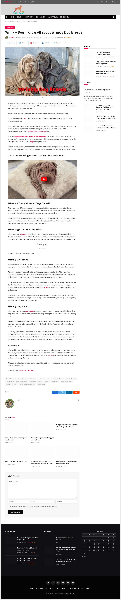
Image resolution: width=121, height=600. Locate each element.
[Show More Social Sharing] (65, 43)
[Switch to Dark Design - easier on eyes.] (107, 2)
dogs (32, 142)
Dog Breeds (10, 27)
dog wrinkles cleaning (28, 378)
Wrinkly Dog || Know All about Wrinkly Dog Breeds (105, 72)
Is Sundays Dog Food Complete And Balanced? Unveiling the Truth (104, 107)
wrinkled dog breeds (35, 381)
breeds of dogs (25, 234)
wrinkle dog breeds (58, 378)
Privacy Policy (52, 17)
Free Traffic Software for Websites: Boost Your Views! (105, 127)
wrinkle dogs (10, 381)
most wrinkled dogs (44, 378)
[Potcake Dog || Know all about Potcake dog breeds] (68, 452)
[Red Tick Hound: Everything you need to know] (16, 428)
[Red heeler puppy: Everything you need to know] (42, 428)
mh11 (12, 37)
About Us (19, 17)
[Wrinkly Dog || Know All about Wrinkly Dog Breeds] (42, 71)
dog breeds (29, 311)
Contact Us (29, 17)
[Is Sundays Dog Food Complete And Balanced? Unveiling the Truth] (89, 107)
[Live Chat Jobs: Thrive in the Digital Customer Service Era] (89, 118)
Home (12, 17)
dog (25, 118)
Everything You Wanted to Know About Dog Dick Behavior (67, 426)
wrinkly (47, 381)
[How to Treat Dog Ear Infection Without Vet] (89, 54)
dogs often (44, 287)
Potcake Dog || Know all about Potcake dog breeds (66, 463)
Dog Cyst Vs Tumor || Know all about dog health (106, 63)
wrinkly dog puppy (11, 384)
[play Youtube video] (44, 179)
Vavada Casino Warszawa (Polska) (26, 2)
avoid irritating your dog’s (37, 131)
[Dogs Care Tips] (18, 9)
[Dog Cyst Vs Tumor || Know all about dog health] (89, 64)
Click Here (30, 370)
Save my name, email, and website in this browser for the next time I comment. (33, 506)
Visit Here (22, 370)
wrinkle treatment (21, 381)
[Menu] (6, 17)
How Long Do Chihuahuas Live (15, 461)
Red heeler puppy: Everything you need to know (42, 439)
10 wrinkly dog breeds (13, 378)
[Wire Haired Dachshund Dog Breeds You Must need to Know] (42, 452)
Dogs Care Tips (70, 593)
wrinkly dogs (41, 384)
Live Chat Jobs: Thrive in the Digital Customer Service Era (105, 117)
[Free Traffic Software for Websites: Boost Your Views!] (89, 128)
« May (83, 556)
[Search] (113, 17)
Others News (65, 17)
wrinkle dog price (71, 378)
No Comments (50, 37)
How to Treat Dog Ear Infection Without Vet (103, 53)
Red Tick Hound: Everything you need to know (16, 439)
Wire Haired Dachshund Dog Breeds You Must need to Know (41, 463)
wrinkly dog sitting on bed (27, 384)
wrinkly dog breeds (66, 381)
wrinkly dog (54, 381)
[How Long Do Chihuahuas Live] (16, 452)
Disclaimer (40, 17)
